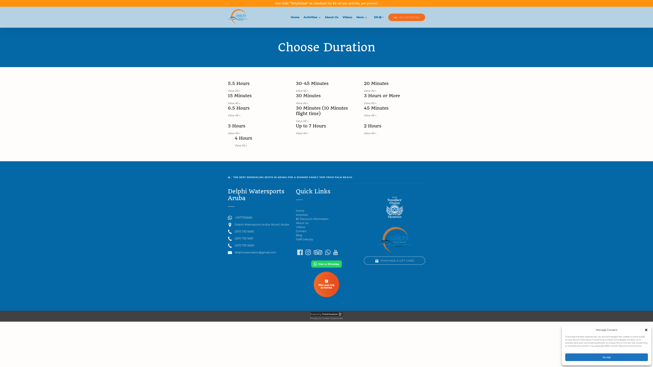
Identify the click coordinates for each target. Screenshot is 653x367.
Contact (301, 231)
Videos (347, 17)
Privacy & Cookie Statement (326, 318)
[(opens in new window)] (326, 262)
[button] (646, 330)
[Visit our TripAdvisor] (318, 252)
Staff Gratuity (304, 239)
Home (295, 17)
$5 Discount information (312, 219)
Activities (302, 214)
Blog (299, 235)
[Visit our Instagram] (308, 252)
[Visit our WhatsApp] (328, 252)
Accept (606, 357)
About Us (331, 17)
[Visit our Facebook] (300, 252)
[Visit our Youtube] (335, 252)
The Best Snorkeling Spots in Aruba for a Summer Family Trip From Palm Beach (293, 177)
